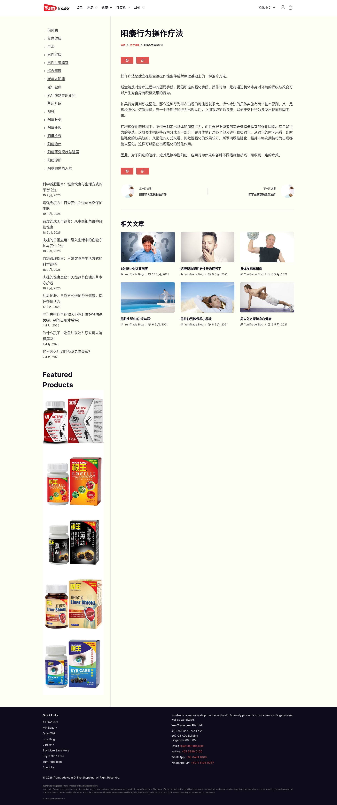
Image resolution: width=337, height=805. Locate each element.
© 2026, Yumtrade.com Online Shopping (69, 777)
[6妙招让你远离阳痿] (148, 247)
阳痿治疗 (54, 144)
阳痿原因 (54, 128)
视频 (50, 111)
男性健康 (54, 55)
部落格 (121, 8)
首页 (79, 8)
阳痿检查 (54, 136)
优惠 (105, 8)
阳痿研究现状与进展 (63, 152)
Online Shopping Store (87, 786)
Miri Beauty (50, 727)
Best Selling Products (55, 798)
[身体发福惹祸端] (267, 247)
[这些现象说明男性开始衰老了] (208, 247)
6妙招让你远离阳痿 (134, 269)
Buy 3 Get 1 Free (53, 756)
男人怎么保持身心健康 (255, 319)
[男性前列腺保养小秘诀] (208, 297)
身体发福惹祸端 (251, 269)
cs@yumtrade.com (192, 745)
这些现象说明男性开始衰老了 (201, 269)
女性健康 (54, 38)
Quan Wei (49, 733)
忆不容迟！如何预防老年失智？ (67, 352)
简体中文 (265, 8)
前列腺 (52, 30)
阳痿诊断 (54, 160)
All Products (50, 722)
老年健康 (54, 87)
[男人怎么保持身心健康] (267, 297)
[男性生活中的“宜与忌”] (148, 297)
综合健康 (54, 71)
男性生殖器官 (57, 63)
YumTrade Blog (52, 761)
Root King (49, 739)
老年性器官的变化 (61, 95)
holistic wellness (94, 792)
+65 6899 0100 (192, 751)
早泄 (50, 46)
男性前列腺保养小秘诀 (196, 319)
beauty (55, 792)
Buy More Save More (56, 750)
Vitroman (48, 744)
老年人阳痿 (56, 79)
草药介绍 (54, 103)
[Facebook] (127, 60)
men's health (66, 792)
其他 (137, 8)
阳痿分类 (54, 120)
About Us (48, 767)
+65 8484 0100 (196, 757)
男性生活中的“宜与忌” (136, 319)
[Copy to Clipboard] (142, 60)
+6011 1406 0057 (202, 762)
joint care (77, 792)
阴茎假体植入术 (59, 168)
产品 (90, 8)
